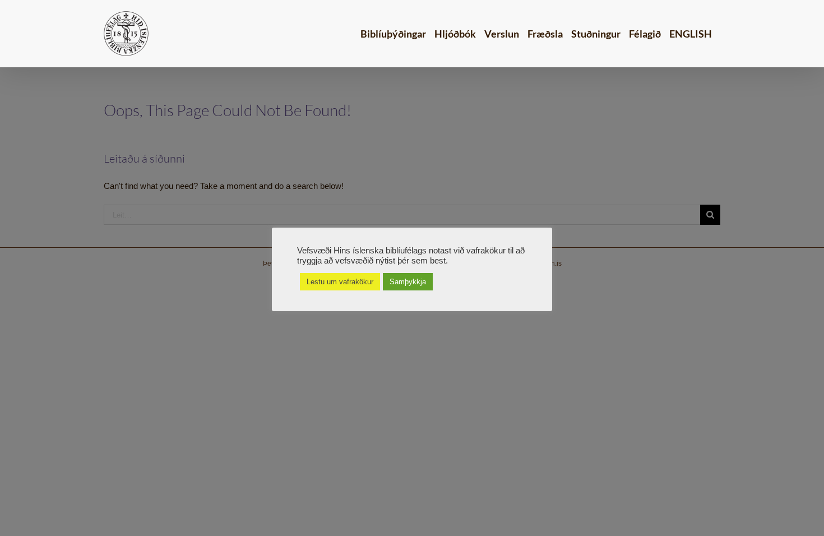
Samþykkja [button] (408, 282)
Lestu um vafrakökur (340, 282)
